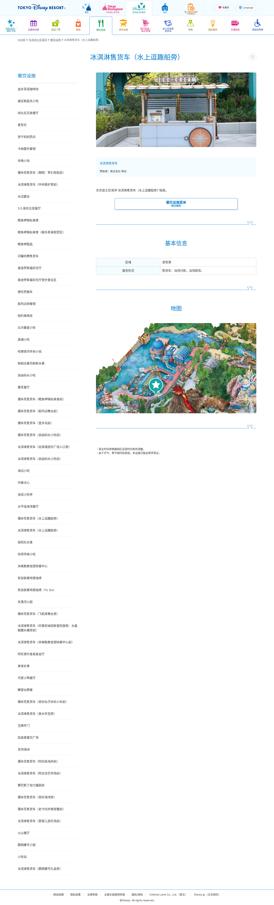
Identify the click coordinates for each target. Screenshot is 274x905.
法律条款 (92, 894)
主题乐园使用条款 (114, 894)
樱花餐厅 (24, 387)
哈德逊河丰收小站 (30, 351)
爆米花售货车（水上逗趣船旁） (38, 518)
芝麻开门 (24, 725)
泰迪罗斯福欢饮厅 (30, 268)
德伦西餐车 (25, 292)
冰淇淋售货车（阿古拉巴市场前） (40, 773)
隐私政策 (75, 894)
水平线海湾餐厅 (28, 506)
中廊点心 (24, 482)
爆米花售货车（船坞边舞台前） (38, 411)
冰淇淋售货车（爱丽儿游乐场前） (40, 821)
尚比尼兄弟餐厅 (28, 113)
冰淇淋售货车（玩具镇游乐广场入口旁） (44, 447)
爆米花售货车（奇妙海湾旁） (37, 797)
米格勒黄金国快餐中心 (33, 566)
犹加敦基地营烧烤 (30, 578)
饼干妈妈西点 (27, 137)
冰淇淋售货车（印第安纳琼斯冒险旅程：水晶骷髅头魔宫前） (47, 628)
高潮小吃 (24, 339)
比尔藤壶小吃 (27, 327)
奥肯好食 (24, 666)
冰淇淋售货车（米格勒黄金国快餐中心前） (46, 642)
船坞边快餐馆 (27, 304)
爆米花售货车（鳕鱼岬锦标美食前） (41, 399)
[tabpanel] (176, 112)
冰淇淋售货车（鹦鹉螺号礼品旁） (40, 869)
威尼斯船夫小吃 (28, 101)
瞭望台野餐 (25, 690)
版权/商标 (137, 894)
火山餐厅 (24, 833)
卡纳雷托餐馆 (27, 149)
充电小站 (24, 160)
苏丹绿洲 (24, 749)
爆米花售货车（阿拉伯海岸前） (38, 761)
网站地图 (58, 894)
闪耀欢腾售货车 (28, 256)
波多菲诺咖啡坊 (28, 89)
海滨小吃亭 (25, 494)
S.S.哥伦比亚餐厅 (29, 208)
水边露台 (24, 196)
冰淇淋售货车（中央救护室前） (38, 184)
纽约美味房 (25, 316)
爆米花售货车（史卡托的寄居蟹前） (41, 809)
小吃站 (22, 857)
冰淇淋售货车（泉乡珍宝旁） (37, 714)
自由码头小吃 (27, 375)
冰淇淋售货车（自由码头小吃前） (40, 459)
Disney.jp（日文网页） (207, 894)
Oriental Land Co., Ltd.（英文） (168, 894)
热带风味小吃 (27, 554)
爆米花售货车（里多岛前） (35, 423)
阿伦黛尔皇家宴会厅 (31, 654)
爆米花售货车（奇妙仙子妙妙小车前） (43, 702)
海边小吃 (24, 471)
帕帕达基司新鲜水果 (31, 363)
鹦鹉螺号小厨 (27, 845)
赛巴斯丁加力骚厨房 (31, 785)
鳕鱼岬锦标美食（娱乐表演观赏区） (41, 232)
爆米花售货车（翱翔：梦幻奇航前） (41, 172)
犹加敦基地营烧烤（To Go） (37, 590)
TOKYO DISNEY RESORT (42, 7)
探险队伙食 (25, 542)
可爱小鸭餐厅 (27, 678)
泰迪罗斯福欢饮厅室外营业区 (37, 280)
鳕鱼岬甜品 (25, 244)
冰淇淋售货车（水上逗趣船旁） (38, 530)
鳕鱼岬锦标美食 (28, 220)
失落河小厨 (25, 602)
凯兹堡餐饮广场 (28, 737)
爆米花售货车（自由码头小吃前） (40, 435)
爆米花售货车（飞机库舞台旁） (38, 614)
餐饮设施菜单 (176, 203)
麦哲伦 (22, 125)
